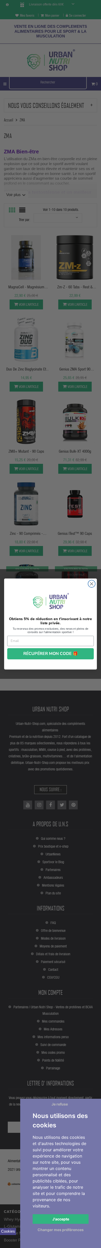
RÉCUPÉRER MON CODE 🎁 (50, 653)
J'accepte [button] (60, 1219)
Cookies (8, 1231)
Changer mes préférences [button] (61, 1229)
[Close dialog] (91, 583)
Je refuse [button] (60, 1104)
